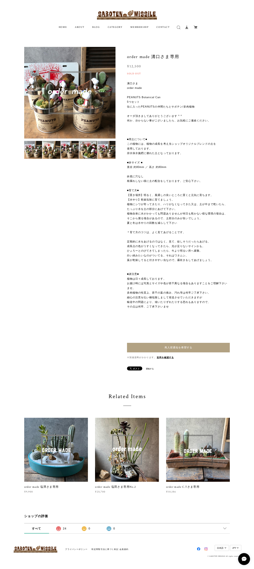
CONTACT (163, 27)
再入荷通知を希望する (178, 347)
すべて (36, 528)
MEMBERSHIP (139, 27)
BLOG (96, 27)
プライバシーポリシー (76, 549)
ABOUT (79, 27)
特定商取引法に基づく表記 (104, 549)
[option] (70, 93)
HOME (63, 27)
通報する (150, 369)
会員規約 (123, 549)
